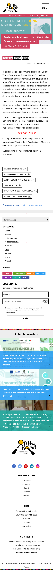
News (25, 58)
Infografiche (12, 241)
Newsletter (26, 526)
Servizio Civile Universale (26, 511)
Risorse (8, 234)
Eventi (17, 58)
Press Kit (26, 518)
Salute (25, 277)
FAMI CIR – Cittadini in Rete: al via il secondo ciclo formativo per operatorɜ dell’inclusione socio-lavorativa (26, 392)
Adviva (26, 567)
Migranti (40, 273)
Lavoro (30, 273)
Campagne (12, 238)
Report (8, 253)
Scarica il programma (13, 169)
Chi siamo (27, 480)
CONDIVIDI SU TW (34, 205)
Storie (7, 257)
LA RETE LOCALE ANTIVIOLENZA (17, 180)
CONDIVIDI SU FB (12, 205)
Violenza (8, 58)
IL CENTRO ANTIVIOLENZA (15, 174)
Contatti (26, 495)
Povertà (7, 277)
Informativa (23, 308)
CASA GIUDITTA (10, 185)
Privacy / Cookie (37, 563)
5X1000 (26, 522)
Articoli (8, 261)
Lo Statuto (26, 484)
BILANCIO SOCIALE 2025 (26, 515)
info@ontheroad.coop (26, 552)
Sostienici (26, 491)
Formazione (19, 273)
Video (9, 245)
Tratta (16, 277)
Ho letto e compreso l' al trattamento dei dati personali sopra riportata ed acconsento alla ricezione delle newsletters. (23, 310)
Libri (7, 249)
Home (12, 15)
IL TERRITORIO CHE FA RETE (16, 196)
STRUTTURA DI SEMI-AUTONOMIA (18, 191)
